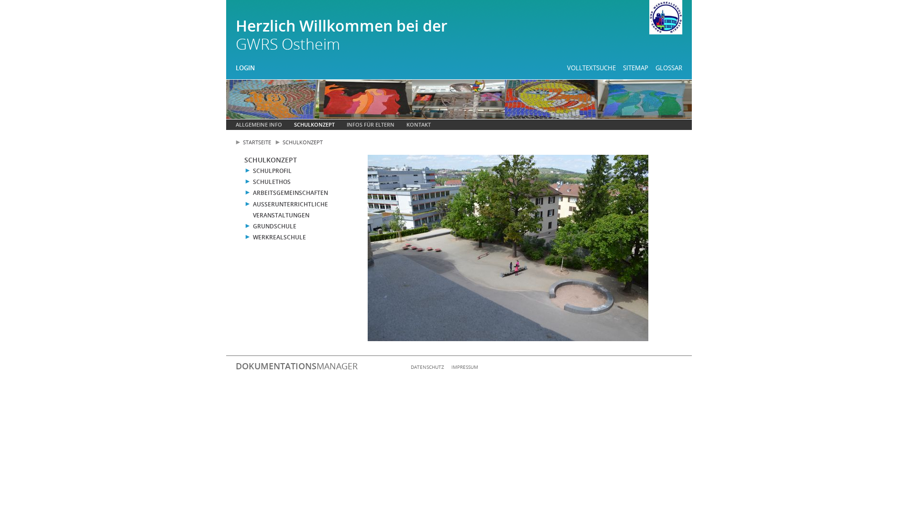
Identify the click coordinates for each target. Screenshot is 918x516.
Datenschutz (427, 367)
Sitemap (635, 68)
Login (245, 68)
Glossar (669, 68)
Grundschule (274, 226)
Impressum (464, 367)
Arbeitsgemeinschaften (290, 193)
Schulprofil (272, 171)
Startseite (257, 142)
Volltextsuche (591, 68)
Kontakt (418, 124)
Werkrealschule (279, 237)
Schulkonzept (314, 124)
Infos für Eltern (370, 124)
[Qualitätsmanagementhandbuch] (665, 18)
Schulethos (272, 182)
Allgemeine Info (259, 124)
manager (297, 366)
